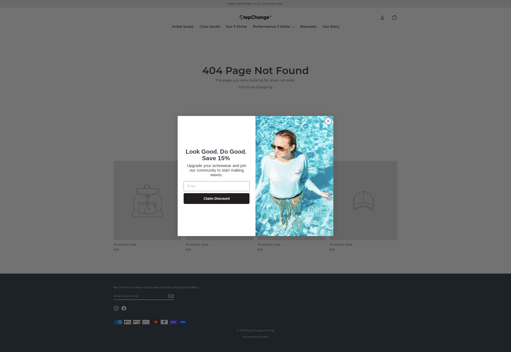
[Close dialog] (328, 121)
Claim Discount (217, 199)
